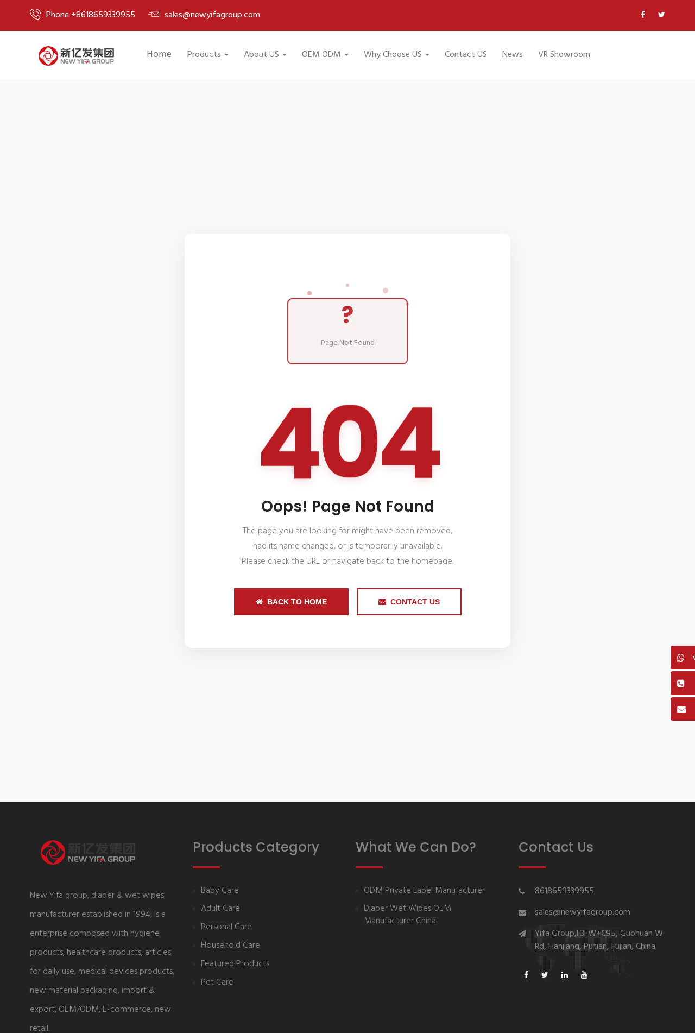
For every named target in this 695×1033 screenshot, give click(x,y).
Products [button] (204, 55)
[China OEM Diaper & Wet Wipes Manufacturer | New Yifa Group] (76, 56)
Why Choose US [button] (393, 55)
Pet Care (217, 983)
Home (159, 54)
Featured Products (235, 964)
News (512, 55)
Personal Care (226, 927)
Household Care (230, 946)
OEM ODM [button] (321, 55)
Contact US (466, 55)
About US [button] (261, 55)
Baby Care (220, 891)
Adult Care (220, 909)
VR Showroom (564, 55)
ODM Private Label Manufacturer (424, 891)
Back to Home (297, 601)
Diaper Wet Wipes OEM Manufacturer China (407, 915)
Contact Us (415, 601)
